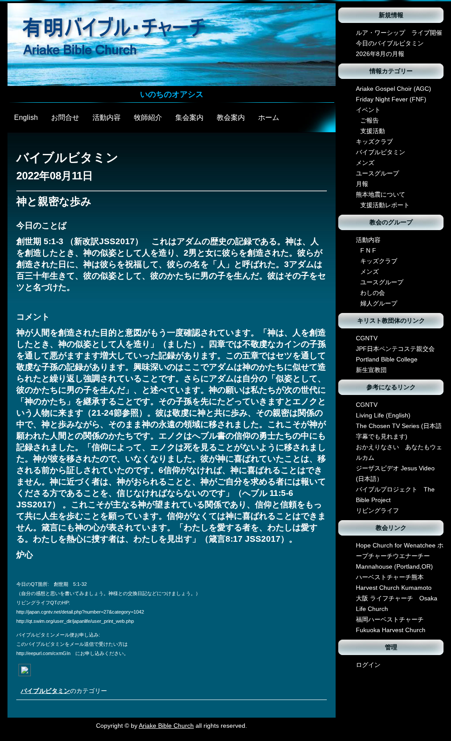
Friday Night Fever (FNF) (391, 99)
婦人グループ (378, 303)
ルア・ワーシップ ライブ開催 (399, 32)
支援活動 (372, 130)
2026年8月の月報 (380, 53)
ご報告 (369, 120)
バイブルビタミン (45, 690)
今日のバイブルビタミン (390, 43)
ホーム (268, 117)
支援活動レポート (385, 205)
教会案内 (231, 117)
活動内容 (106, 117)
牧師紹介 (148, 117)
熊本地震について (380, 194)
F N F (368, 250)
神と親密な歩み (54, 201)
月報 (362, 183)
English (26, 117)
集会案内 (189, 117)
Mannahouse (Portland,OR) (394, 566)
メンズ (365, 162)
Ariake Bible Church (166, 725)
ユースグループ (377, 173)
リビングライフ (377, 510)
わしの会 (372, 292)
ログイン (368, 664)
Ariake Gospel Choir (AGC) (393, 88)
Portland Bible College (387, 359)
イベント (368, 109)
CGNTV (366, 338)
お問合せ (65, 117)
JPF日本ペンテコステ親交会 (395, 348)
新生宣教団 (371, 369)
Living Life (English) (383, 415)
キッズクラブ (374, 141)
